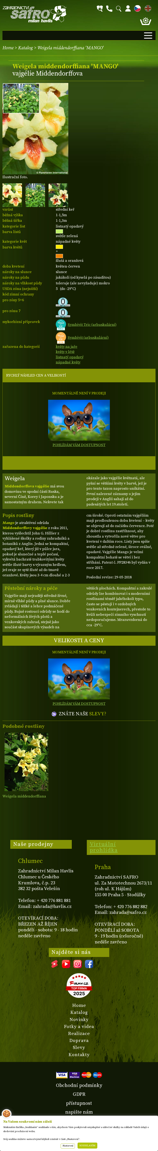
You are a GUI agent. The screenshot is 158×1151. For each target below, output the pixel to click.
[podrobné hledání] (100, 9)
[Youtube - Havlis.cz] (66, 966)
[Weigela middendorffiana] (26, 762)
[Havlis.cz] (34, 14)
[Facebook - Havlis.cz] (89, 966)
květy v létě (65, 351)
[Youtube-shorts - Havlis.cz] (54, 966)
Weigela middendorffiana (24, 796)
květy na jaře (66, 346)
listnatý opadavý (70, 357)
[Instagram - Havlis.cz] (77, 966)
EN (147, 7)
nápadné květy (68, 362)
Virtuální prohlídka (104, 847)
